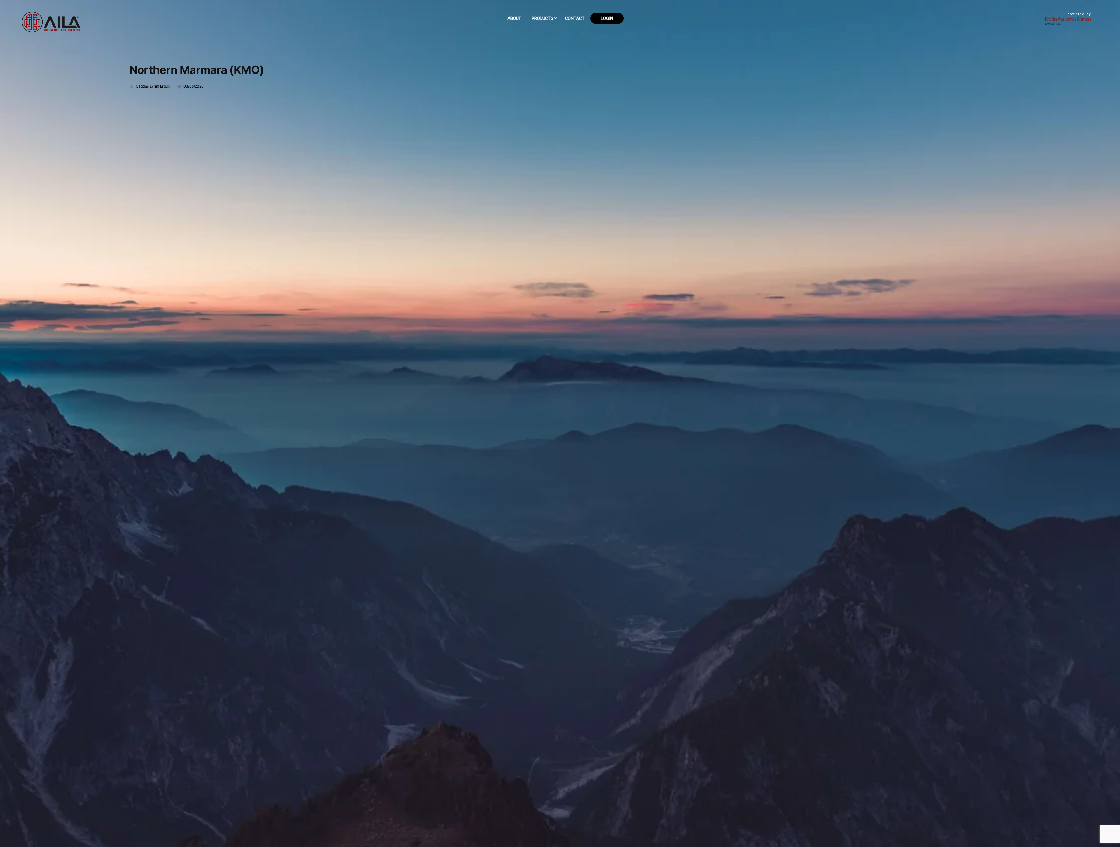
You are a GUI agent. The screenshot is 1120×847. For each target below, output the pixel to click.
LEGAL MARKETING (550, 67)
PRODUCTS (542, 18)
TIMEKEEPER (544, 59)
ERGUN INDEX (545, 76)
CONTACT (574, 18)
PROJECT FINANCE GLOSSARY (559, 50)
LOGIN (607, 18)
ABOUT (514, 18)
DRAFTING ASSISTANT (553, 41)
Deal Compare (547, 32)
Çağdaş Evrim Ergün (153, 86)
